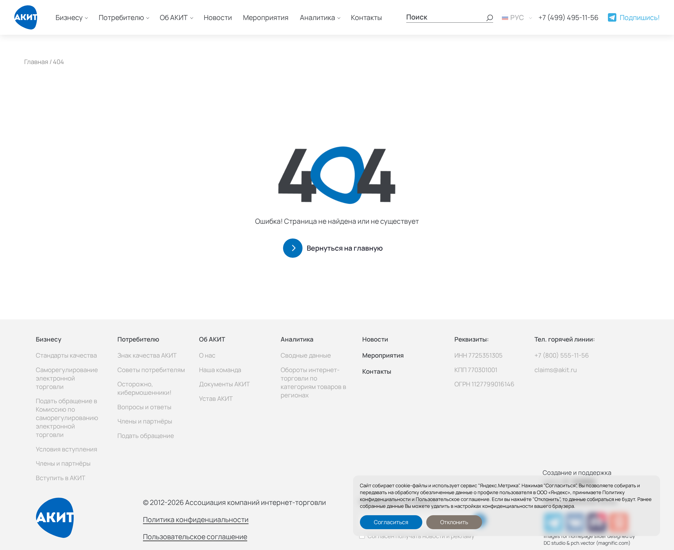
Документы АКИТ (224, 384)
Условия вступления (66, 449)
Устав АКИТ (216, 398)
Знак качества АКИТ (147, 355)
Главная (36, 61)
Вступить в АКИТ (60, 478)
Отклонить (454, 522)
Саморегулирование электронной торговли (67, 378)
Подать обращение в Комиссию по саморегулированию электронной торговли (67, 418)
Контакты (366, 17)
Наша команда (220, 370)
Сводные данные (306, 355)
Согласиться (391, 522)
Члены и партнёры (63, 463)
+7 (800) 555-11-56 (561, 355)
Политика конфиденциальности (196, 519)
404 (58, 61)
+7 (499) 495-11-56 (568, 17)
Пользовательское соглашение (452, 499)
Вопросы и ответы (144, 407)
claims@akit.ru (555, 370)
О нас (207, 355)
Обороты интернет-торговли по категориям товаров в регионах (313, 382)
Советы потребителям (151, 370)
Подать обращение (145, 435)
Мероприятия (266, 17)
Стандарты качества (66, 355)
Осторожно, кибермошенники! (144, 388)
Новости (218, 17)
